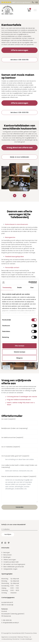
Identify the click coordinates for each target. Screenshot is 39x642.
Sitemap (20, 637)
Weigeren (19, 358)
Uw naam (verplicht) (8, 419)
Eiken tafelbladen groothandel (13, 567)
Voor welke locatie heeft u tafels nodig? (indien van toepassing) (19, 466)
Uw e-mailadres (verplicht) (10, 447)
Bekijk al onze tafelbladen (19, 157)
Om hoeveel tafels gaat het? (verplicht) (15, 456)
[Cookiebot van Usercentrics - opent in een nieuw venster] (28, 282)
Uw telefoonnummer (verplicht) (12, 437)
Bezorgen (6, 552)
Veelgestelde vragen (10, 569)
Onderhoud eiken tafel (10, 562)
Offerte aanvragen (19, 50)
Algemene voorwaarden (9, 637)
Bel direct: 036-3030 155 (19, 60)
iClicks (35, 633)
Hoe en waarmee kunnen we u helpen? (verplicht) (18, 476)
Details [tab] (19, 287)
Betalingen (7, 557)
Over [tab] (32, 287)
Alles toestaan (19, 346)
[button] (14, 195)
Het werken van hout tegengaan (14, 564)
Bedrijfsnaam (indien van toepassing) (14, 428)
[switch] (34, 325)
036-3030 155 (7, 620)
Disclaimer (16, 639)
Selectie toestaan (19, 352)
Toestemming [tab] (6, 287)
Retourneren (7, 555)
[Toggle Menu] (35, 10)
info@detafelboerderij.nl (11, 623)
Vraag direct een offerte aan (20, 147)
